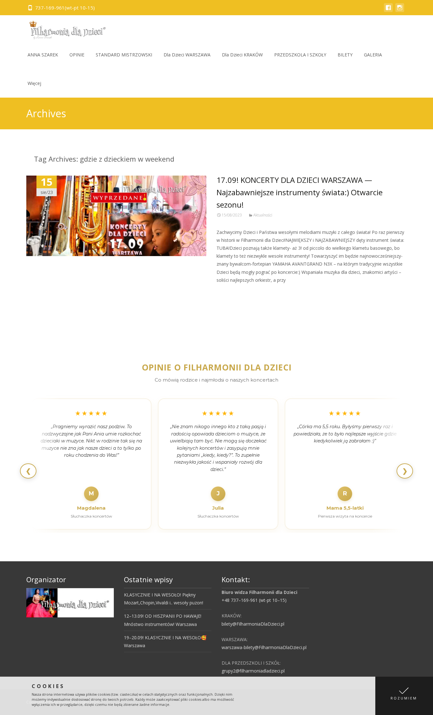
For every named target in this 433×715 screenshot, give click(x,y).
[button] (404, 696)
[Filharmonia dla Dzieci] (65, 28)
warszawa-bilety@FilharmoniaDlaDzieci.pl (264, 647)
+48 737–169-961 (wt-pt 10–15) (254, 600)
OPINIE (76, 55)
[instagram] (399, 11)
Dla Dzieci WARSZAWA (187, 55)
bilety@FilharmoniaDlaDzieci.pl (253, 624)
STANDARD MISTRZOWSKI (124, 55)
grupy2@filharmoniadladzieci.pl (253, 671)
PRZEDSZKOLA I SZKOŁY (300, 55)
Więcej (34, 83)
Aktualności (262, 215)
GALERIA (373, 55)
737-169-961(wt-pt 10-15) (65, 7)
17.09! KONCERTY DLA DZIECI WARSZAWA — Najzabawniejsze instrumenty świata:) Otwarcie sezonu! (300, 192)
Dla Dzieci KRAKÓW (242, 55)
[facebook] (388, 11)
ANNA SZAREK (43, 55)
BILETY (345, 55)
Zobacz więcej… (234, 292)
